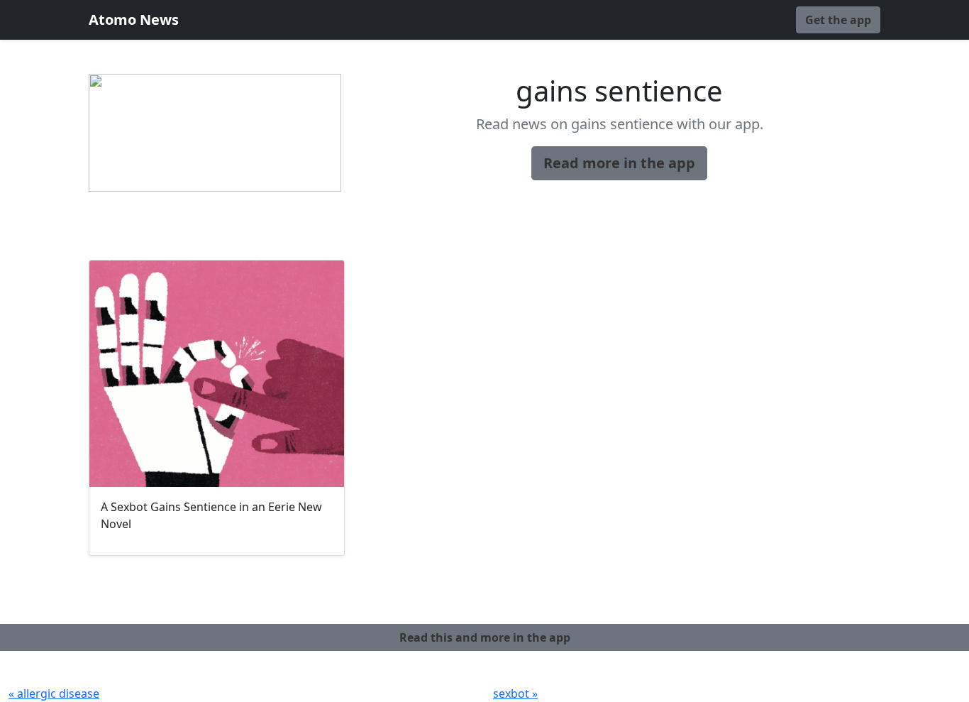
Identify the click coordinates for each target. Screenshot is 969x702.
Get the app (838, 20)
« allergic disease (54, 693)
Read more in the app (619, 162)
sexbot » (515, 693)
